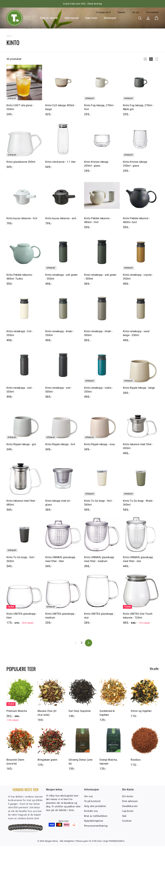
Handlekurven (130, 806)
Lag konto (128, 811)
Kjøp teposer (72, 17)
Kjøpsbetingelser (93, 820)
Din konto (127, 796)
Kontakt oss (91, 811)
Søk (124, 816)
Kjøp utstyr (91, 17)
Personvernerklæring (96, 825)
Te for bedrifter (152, 12)
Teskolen (121, 12)
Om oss (135, 12)
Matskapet (110, 17)
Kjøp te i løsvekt (49, 17)
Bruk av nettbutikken (95, 816)
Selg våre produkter (95, 806)
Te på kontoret (92, 801)
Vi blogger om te (103, 12)
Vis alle (154, 668)
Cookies (127, 820)
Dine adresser (130, 801)
